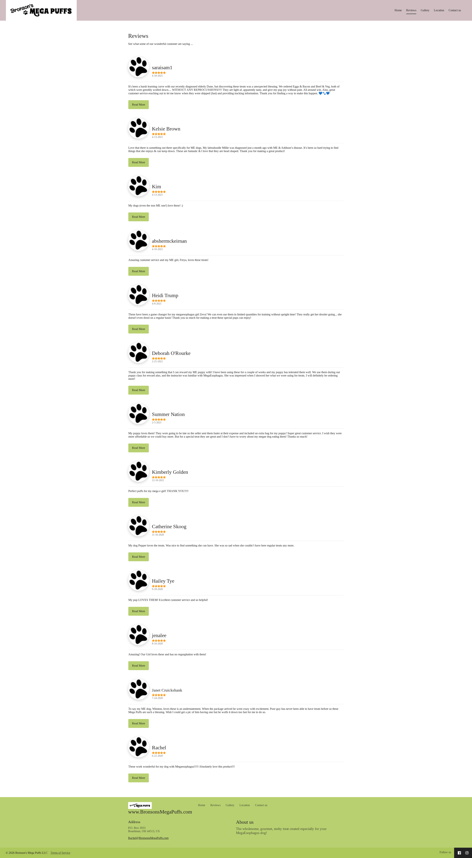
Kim (156, 186)
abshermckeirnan (169, 241)
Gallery (425, 10)
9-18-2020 (157, 589)
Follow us (445, 852)
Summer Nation (168, 414)
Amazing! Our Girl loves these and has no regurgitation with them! (167, 654)
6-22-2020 (157, 755)
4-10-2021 (157, 249)
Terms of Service (60, 852)
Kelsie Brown (166, 129)
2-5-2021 (157, 422)
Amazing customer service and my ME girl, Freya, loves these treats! (168, 260)
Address (134, 822)
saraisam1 (162, 67)
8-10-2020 (157, 643)
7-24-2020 (157, 698)
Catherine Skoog (169, 526)
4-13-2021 (157, 136)
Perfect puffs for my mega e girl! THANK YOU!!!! (158, 491)
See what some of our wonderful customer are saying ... (160, 43)
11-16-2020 (158, 534)
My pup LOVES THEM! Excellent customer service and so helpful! (168, 599)
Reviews (411, 10)
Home (398, 10)
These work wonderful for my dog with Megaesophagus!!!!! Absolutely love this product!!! (181, 766)
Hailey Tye (163, 581)
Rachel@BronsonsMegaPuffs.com (148, 838)
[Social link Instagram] (466, 853)
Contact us (455, 10)
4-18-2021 (157, 75)
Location (439, 10)
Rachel (159, 747)
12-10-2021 (158, 480)
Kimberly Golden (170, 472)
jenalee (159, 635)
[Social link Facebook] (459, 853)
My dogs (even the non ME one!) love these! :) (155, 205)
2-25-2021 (157, 361)
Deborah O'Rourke (171, 353)
